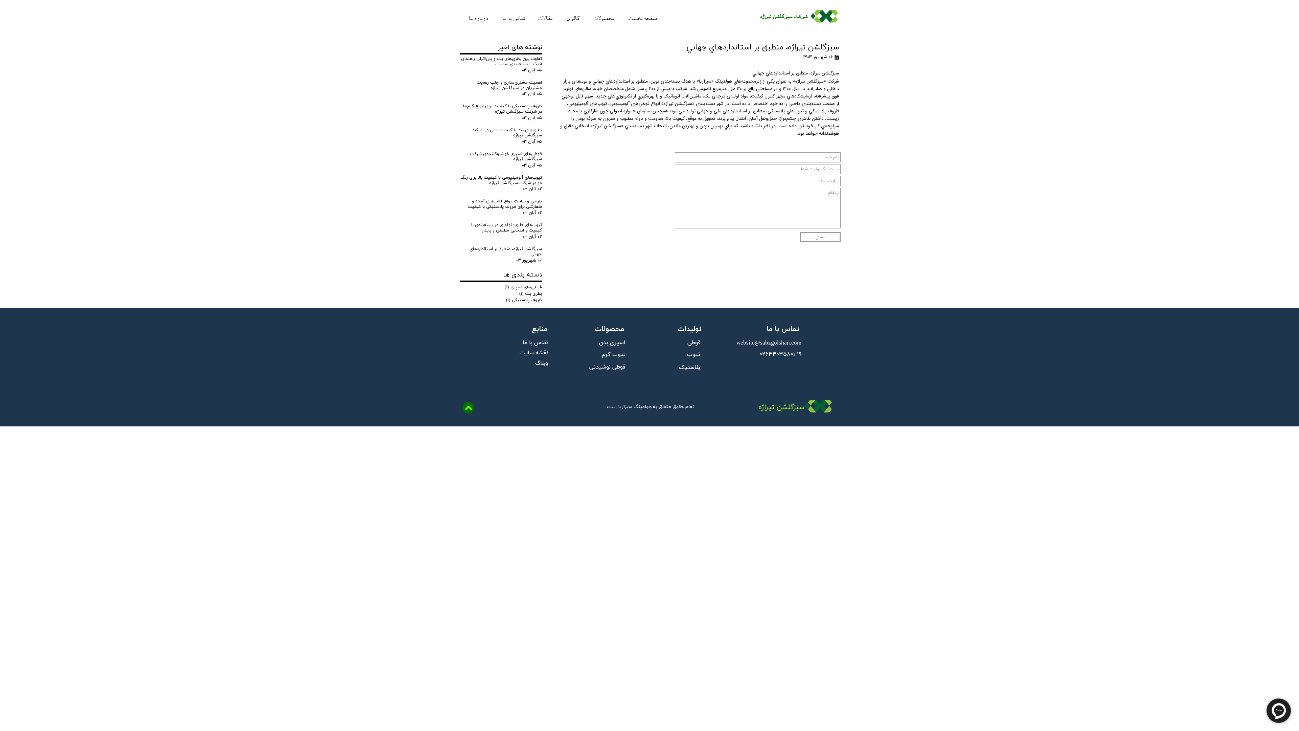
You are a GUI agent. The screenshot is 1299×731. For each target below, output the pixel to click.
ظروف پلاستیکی (524, 300)
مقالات (545, 17)
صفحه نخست (643, 17)
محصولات (604, 17)
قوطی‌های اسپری (523, 287)
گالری (573, 17)
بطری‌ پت (530, 294)
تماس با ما (513, 17)
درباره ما (478, 17)
